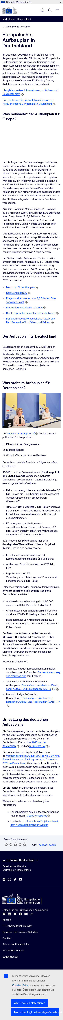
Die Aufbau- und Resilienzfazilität (24, 307)
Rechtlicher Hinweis (13, 950)
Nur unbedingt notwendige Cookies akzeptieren (36, 1012)
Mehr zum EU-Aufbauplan (20, 287)
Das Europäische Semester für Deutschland (30, 313)
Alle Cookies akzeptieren (29, 1003)
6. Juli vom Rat (37, 745)
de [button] (42, 10)
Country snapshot (37, 815)
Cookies (6, 938)
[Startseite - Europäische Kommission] (9, 10)
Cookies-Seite (20, 985)
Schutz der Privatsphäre (15, 944)
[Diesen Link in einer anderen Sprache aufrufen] (22, 94)
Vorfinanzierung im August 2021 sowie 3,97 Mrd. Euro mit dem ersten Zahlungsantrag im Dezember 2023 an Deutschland (31, 759)
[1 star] (6, 844)
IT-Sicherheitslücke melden (17, 925)
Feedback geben (46, 844)
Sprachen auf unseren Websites (20, 932)
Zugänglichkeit (10, 956)
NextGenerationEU (16, 292)
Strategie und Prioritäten (18, 26)
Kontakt (6, 919)
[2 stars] (8, 844)
